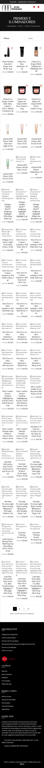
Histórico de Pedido (9, 700)
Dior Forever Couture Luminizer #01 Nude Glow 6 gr (22, 244)
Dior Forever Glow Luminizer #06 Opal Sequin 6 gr (36, 308)
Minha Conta (6, 696)
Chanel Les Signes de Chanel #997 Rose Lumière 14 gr (22, 104)
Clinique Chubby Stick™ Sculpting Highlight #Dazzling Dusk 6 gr (8, 211)
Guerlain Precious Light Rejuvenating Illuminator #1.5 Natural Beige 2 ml (36, 507)
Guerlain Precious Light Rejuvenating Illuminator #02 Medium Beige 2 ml (22, 507)
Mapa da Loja (6, 684)
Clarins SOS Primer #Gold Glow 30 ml (22, 167)
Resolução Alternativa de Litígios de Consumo (18, 644)
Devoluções (6, 703)
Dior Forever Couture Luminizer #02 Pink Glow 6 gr (36, 243)
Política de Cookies (9, 638)
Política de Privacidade (10, 641)
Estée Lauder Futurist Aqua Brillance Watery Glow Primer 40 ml (7, 433)
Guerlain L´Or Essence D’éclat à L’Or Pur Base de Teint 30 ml (36, 431)
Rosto (21, 26)
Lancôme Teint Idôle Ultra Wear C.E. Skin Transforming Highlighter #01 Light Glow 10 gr (7, 585)
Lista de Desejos (8, 706)
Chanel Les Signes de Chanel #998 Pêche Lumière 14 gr (36, 104)
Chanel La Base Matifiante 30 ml (22, 65)
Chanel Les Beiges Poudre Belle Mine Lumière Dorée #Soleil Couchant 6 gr (8, 105)
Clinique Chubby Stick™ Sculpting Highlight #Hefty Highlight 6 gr (22, 209)
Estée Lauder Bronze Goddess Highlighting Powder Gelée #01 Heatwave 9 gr (8, 398)
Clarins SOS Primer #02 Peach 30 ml (36, 141)
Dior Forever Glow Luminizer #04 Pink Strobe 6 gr (22, 308)
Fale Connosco (7, 650)
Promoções (6, 681)
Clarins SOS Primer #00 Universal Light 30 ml (8, 142)
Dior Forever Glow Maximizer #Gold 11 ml (22, 335)
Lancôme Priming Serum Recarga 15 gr (36, 536)
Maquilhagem (12, 26)
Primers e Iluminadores (32, 26)
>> (28, 609)
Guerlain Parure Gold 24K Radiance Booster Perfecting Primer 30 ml (22, 470)
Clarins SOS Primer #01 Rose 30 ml (22, 141)
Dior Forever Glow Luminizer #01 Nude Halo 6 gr (36, 274)
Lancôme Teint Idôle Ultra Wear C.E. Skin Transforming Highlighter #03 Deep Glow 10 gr (36, 585)
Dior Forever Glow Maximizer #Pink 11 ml (22, 362)
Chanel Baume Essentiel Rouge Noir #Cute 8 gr (8, 65)
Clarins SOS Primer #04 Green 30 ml (8, 176)
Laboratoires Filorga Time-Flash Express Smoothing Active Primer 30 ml (7, 545)
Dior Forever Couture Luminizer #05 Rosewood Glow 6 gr (22, 277)
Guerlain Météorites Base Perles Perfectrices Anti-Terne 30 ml (7, 468)
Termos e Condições (9, 647)
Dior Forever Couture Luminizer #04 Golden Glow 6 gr (8, 275)
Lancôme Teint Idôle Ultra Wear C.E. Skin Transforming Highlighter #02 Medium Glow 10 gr (22, 587)
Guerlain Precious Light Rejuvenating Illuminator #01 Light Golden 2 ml (8, 507)
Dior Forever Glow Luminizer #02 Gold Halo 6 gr (8, 307)
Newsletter (6, 709)
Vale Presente (7, 674)
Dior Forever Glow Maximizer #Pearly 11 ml (7, 362)
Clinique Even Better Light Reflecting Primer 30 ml (7, 243)
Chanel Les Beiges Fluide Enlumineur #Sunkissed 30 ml (36, 66)
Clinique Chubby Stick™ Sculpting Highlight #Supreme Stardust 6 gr (36, 211)
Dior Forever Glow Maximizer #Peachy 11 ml (36, 335)
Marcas (4, 671)
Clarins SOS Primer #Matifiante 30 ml (36, 170)
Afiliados (5, 678)
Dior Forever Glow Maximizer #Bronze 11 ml (7, 335)
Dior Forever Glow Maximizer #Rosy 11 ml (36, 362)
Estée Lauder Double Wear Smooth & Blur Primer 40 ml (36, 390)
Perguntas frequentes (10, 634)
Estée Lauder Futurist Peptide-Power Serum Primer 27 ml (22, 433)
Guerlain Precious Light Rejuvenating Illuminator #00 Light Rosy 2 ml (36, 468)
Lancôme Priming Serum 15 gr (22, 534)
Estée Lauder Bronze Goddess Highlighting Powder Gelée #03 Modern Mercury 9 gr (22, 398)
